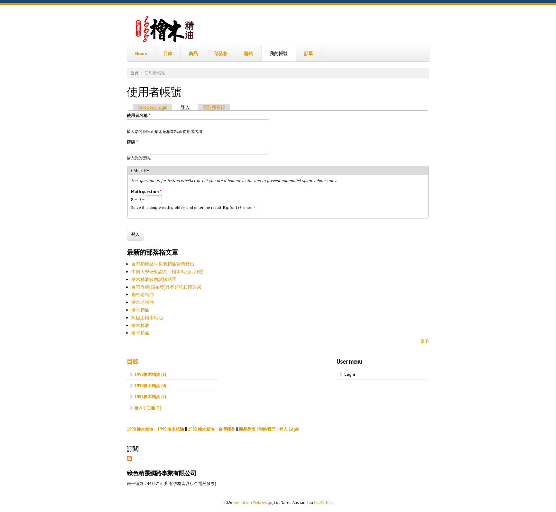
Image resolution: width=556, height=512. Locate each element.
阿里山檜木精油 (147, 318)
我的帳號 (279, 53)
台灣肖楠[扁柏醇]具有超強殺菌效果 (166, 287)
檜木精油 (140, 310)
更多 (424, 341)
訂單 (308, 53)
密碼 (132, 142)
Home (141, 53)
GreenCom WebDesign (252, 502)
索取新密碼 (214, 107)
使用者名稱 (139, 115)
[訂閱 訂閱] (129, 459)
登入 (187, 107)
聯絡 (248, 53)
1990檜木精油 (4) (150, 385)
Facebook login (152, 107)
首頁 (134, 73)
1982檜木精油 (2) (150, 396)
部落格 (221, 53)
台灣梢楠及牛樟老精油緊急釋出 (162, 264)
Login (349, 374)
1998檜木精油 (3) (150, 374)
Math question (146, 191)
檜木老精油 (142, 302)
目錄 (167, 53)
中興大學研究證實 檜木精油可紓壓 (167, 272)
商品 (193, 53)
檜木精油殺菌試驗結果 (153, 279)
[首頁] (165, 30)
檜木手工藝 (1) (147, 407)
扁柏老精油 (142, 294)
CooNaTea (323, 502)
